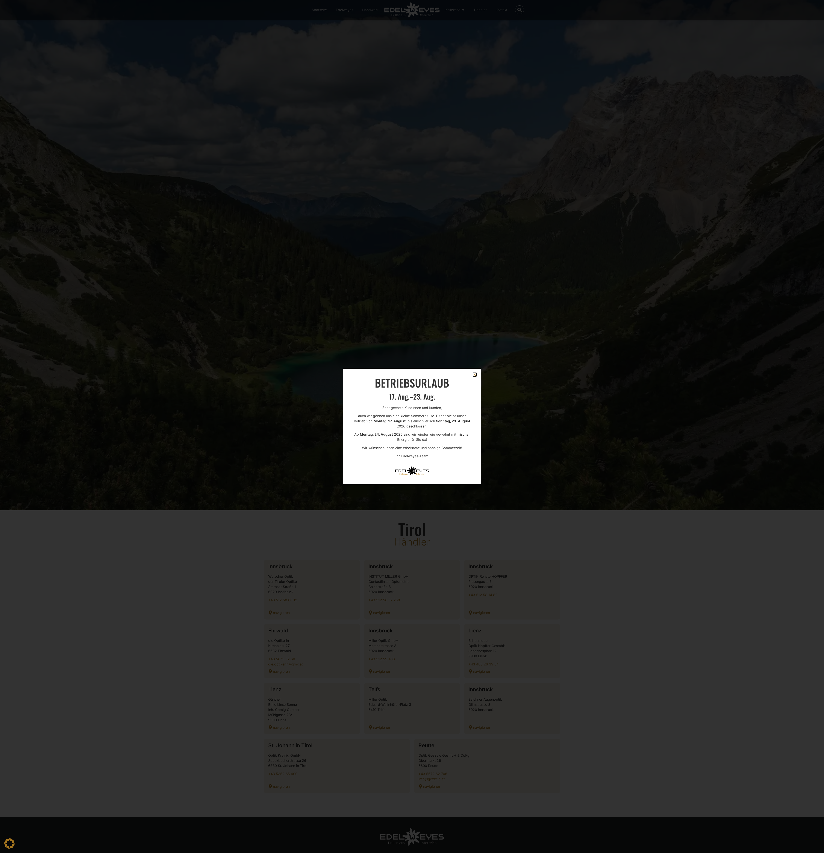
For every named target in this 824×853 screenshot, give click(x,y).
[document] (412, 426)
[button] (9, 843)
